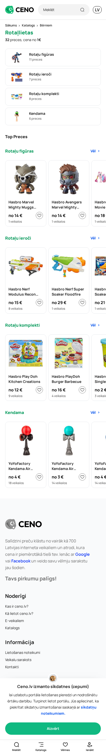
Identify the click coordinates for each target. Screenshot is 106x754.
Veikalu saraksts (18, 659)
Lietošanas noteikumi (22, 652)
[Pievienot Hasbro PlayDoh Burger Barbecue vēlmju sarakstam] (82, 389)
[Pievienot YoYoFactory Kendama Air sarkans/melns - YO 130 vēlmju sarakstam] (39, 476)
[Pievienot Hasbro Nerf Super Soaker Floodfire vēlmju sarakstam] (82, 302)
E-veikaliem (14, 620)
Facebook (20, 561)
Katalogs (12, 627)
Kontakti (12, 666)
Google (82, 554)
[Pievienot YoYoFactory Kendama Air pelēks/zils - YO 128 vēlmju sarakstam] (82, 476)
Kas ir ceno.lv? (16, 606)
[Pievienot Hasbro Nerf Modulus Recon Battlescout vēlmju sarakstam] (39, 302)
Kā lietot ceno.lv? (19, 613)
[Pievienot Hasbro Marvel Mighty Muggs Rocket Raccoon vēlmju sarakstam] (39, 215)
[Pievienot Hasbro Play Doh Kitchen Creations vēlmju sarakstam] (39, 389)
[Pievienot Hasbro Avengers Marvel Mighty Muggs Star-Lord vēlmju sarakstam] (82, 215)
